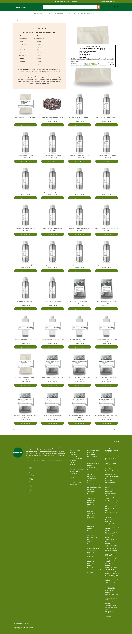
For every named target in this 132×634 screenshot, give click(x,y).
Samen (30, 474)
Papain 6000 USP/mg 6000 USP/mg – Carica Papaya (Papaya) (79, 302)
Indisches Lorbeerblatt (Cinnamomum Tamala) (111, 551)
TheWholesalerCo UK (75, 471)
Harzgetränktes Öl (92, 537)
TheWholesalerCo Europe (28, 627)
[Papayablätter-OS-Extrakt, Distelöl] (106, 178)
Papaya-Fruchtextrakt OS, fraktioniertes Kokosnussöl (79, 118)
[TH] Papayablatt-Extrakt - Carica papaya (52, 377)
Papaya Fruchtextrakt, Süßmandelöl (79, 155)
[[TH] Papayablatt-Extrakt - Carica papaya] (52, 364)
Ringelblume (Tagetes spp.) (112, 470)
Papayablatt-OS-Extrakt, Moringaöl (52, 228)
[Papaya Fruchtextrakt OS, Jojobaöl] (25, 251)
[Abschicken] (98, 7)
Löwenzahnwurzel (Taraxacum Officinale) (111, 587)
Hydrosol (89, 465)
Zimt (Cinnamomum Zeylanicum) (110, 615)
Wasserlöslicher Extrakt (93, 459)
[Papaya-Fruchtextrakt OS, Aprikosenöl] (25, 178)
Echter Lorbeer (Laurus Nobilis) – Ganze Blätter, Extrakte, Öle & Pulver (111, 547)
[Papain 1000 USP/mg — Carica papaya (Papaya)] (106, 288)
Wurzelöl (89, 541)
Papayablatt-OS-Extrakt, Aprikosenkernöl (52, 192)
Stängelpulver (91, 572)
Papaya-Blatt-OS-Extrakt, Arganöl (52, 155)
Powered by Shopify (17, 628)
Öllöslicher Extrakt (92, 456)
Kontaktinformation (75, 450)
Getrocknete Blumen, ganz (94, 485)
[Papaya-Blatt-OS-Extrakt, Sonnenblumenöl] (106, 215)
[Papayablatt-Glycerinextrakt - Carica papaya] (79, 326)
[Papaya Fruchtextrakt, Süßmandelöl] (79, 142)
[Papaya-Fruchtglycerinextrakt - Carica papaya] (106, 326)
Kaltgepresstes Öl (92, 469)
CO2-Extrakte (90, 448)
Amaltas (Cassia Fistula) (111, 567)
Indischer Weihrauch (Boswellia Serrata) (110, 473)
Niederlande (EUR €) (106, 1)
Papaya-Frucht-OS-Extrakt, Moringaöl (25, 228)
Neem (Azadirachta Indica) (112, 500)
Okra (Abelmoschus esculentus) (110, 516)
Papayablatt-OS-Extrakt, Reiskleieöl (106, 265)
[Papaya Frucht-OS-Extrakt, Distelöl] (79, 178)
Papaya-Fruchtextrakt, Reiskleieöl (79, 265)
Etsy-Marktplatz (74, 464)
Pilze (30, 481)
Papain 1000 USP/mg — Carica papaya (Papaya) (106, 302)
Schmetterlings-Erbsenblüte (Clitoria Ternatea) (110, 463)
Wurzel (30, 466)
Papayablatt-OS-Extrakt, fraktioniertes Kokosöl (106, 118)
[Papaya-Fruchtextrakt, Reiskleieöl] (79, 251)
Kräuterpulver (90, 552)
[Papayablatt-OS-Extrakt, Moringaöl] (52, 215)
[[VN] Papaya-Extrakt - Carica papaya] (52, 402)
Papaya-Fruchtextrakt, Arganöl (25, 155)
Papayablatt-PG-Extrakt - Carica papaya (25, 339)
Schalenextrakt (91, 513)
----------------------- (74, 475)
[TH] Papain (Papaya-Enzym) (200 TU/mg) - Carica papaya (106, 378)
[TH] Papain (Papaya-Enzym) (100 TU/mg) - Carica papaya (25, 416)
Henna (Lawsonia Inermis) (111, 585)
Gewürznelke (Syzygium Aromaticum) (111, 612)
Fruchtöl (89, 533)
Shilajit (89, 472)
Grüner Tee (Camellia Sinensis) (110, 459)
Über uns (72, 462)
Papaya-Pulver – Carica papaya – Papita (25, 117)
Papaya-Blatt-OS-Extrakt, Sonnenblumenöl (106, 228)
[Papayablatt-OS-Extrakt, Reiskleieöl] (106, 251)
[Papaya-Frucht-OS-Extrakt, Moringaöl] (25, 215)
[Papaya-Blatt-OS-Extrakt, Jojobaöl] (52, 251)
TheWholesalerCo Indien (76, 467)
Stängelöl (89, 546)
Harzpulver (90, 565)
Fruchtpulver (90, 489)
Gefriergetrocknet (91, 478)
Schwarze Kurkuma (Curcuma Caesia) (110, 490)
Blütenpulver (90, 559)
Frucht (30, 472)
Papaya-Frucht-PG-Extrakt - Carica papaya (52, 339)
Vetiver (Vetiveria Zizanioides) (109, 524)
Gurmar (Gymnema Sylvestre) (110, 560)
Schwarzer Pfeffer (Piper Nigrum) (111, 608)
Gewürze (89, 474)
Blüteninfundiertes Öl (93, 530)
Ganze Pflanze (32, 476)
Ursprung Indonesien (75, 482)
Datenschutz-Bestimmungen (74, 455)
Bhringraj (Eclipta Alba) (111, 448)
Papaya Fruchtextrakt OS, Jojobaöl (26, 265)
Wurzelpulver (90, 554)
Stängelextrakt (91, 509)
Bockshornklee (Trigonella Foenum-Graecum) (111, 576)
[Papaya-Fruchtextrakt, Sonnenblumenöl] (79, 215)
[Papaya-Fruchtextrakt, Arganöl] (25, 142)
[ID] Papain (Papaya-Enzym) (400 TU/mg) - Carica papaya (106, 416)
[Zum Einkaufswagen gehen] (118, 7)
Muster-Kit (90, 493)
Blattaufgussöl (91, 535)
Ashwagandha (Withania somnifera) (111, 451)
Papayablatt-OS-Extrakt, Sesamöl (52, 301)
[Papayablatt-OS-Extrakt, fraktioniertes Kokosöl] (106, 104)
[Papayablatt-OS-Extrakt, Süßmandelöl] (106, 142)
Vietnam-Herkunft (74, 484)
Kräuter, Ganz (90, 480)
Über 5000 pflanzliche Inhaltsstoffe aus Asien (66, 1)
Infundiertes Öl (91, 526)
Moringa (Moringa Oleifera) (112, 476)
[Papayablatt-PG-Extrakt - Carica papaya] (25, 326)
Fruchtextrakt (90, 502)
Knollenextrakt (91, 517)
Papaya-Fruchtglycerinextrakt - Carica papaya (106, 340)
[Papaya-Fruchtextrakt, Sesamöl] (25, 288)
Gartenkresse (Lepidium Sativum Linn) (111, 536)
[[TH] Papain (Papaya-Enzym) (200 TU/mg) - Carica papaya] (106, 364)
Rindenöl (89, 528)
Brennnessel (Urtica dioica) (112, 573)
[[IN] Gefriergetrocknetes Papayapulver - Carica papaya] (25, 364)
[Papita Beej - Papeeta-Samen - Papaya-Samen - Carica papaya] (52, 104)
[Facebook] (114, 441)
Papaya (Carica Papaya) (111, 558)
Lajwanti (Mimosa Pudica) (111, 539)
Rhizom (31, 479)
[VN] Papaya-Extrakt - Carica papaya (52, 415)
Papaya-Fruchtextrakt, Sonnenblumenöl (79, 228)
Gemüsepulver (91, 491)
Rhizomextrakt (91, 515)
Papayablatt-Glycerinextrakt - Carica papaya (79, 340)
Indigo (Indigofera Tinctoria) (112, 582)
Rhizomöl (89, 539)
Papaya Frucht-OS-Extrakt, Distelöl (79, 192)
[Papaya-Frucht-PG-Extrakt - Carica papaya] (52, 326)
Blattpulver (90, 563)
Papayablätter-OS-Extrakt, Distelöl (107, 192)
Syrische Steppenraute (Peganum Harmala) (111, 513)
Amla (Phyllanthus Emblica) (112, 454)
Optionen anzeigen (25, 125)
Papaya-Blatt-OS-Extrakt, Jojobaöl (52, 265)
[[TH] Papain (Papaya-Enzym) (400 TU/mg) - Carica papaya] (79, 364)
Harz (30, 468)
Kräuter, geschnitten (92, 483)
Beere (30, 477)
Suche (71, 448)
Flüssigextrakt (91, 454)
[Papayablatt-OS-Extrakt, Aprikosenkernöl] (52, 178)
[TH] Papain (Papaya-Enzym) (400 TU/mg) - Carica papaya (79, 378)
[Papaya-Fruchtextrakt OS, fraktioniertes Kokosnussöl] (79, 104)
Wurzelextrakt (91, 498)
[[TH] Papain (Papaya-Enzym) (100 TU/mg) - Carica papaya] (25, 402)
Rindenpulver (90, 557)
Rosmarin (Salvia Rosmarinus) (109, 479)
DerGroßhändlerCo (74, 473)
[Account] (114, 7)
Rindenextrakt (91, 500)
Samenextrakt (91, 507)
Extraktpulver (90, 452)
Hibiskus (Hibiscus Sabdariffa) (110, 555)
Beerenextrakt (91, 522)
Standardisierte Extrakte (93, 450)
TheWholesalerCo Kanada (76, 469)
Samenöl (89, 543)
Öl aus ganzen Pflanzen (93, 548)
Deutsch (115, 1)
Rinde (30, 465)
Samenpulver (90, 567)
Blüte (30, 470)
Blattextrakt (90, 504)
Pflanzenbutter (91, 476)
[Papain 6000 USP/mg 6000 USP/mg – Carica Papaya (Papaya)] (79, 288)
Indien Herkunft (74, 477)
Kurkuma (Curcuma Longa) (112, 456)
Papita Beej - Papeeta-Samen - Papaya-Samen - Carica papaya (52, 118)
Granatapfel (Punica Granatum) (110, 520)
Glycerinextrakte (91, 461)
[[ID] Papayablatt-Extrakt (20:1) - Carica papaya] (79, 402)
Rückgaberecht (74, 460)
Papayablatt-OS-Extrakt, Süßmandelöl (106, 155)
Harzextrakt (90, 511)
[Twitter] (118, 441)
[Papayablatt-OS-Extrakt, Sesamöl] (52, 288)
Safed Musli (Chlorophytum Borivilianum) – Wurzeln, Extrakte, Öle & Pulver (112, 532)
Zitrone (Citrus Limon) (110, 605)
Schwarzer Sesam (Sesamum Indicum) (110, 570)
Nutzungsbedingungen (76, 458)
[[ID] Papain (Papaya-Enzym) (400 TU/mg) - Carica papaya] (106, 402)
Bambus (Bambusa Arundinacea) (110, 591)
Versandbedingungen (75, 452)
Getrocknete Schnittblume (94, 487)
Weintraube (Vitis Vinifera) (112, 503)
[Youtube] (116, 441)
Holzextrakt (90, 520)
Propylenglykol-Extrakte (93, 463)
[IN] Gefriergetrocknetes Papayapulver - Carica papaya (25, 378)
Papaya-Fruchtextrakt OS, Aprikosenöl (26, 192)
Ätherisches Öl (91, 467)
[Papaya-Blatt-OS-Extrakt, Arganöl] (52, 142)
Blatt (30, 463)
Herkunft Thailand (74, 480)
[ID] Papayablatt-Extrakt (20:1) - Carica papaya (79, 416)
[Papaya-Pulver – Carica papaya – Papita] (25, 104)
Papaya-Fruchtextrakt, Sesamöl (25, 301)
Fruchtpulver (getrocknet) (94, 570)
